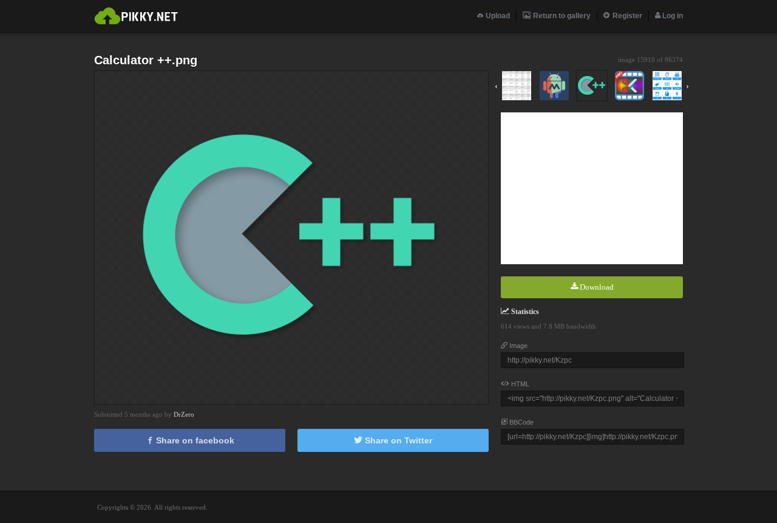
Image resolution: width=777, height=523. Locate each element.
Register (626, 16)
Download (596, 287)
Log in (671, 16)
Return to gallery (561, 16)
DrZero (184, 414)
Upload (497, 16)
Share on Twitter (397, 440)
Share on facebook (194, 440)
